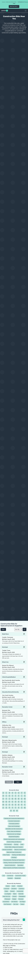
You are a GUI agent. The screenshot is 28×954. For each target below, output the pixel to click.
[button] (14, 919)
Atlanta (7, 886)
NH (21, 801)
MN (25, 798)
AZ (12, 792)
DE (3, 795)
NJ (24, 801)
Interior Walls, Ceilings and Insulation (14, 847)
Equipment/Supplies (14, 836)
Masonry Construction (20, 849)
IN (24, 795)
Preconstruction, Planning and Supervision (14, 860)
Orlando (14, 896)
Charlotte (19, 886)
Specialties (20, 865)
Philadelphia (22, 896)
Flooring (16, 844)
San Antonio (14, 901)
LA (9, 798)
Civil (4, 875)
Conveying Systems (14, 823)
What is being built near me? (11, 920)
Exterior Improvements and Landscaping (14, 839)
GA (9, 795)
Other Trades (6, 854)
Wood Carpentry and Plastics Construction (14, 867)
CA (15, 792)
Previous (9, 782)
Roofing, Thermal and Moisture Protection (14, 862)
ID (18, 795)
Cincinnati (6, 888)
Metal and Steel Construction (14, 852)
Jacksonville (20, 891)
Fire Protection (8, 844)
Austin (13, 886)
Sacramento (6, 901)
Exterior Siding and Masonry (14, 841)
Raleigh (14, 899)
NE (18, 801)
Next (18, 782)
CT (21, 792)
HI (12, 795)
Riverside (21, 899)
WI (11, 810)
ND (15, 801)
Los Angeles (8, 893)
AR (9, 792)
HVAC (22, 844)
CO (18, 792)
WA (24, 807)
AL (6, 792)
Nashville (21, 893)
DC (24, 792)
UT (15, 807)
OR (18, 804)
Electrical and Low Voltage (14, 834)
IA (15, 795)
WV (14, 810)
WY (17, 810)
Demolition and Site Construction (14, 828)
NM (3, 804)
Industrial (10, 878)
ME (18, 798)
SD (6, 807)
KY (6, 798)
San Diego (22, 901)
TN (9, 807)
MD (15, 798)
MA (12, 798)
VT (21, 807)
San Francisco (7, 904)
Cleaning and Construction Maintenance (14, 818)
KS (3, 798)
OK (15, 804)
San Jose (16, 904)
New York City (6, 896)
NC (12, 801)
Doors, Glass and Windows (13, 831)
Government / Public (20, 875)
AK (3, 792)
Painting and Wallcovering (18, 854)
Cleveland (13, 888)
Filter (3, 629)
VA (18, 807)
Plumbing (14, 857)
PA (21, 804)
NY (9, 804)
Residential (17, 878)
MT (9, 801)
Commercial (10, 875)
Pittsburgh (7, 899)
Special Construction (10, 865)
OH (12, 804)
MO (3, 801)
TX (12, 807)
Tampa (22, 904)
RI (24, 804)
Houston (12, 891)
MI (21, 798)
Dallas (6, 891)
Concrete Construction (13, 821)
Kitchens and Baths (7, 849)
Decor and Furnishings (14, 826)
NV (6, 804)
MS (6, 801)
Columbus (21, 888)
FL (6, 795)
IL (21, 795)
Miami (14, 893)
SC (3, 807)
